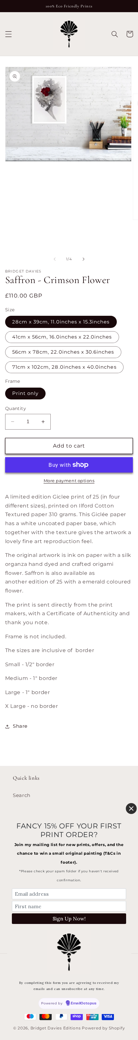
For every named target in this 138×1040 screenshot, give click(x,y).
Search (21, 795)
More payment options (69, 480)
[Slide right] (83, 259)
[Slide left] (54, 259)
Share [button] (20, 726)
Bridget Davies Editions (55, 1028)
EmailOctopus (84, 1003)
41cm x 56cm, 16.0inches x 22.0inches (62, 337)
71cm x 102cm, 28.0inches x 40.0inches (64, 367)
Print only (25, 393)
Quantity (15, 408)
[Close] (131, 808)
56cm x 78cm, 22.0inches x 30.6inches (63, 352)
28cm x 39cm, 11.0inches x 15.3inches (61, 322)
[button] (8, 34)
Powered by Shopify (103, 1028)
